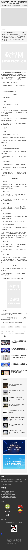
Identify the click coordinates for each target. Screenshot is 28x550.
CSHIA (2, 491)
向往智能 (3, 494)
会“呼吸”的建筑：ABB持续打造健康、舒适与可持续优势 (18, 356)
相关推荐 (3, 336)
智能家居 (17, 326)
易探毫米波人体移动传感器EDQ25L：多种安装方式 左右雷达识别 (17, 432)
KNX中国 (7, 491)
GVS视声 (14, 497)
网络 (24, 326)
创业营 (9, 493)
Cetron (3, 326)
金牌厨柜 (13, 494)
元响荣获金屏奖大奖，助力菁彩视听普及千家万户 (19, 371)
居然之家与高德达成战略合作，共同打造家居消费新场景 (19, 349)
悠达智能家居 (8, 497)
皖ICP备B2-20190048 (15, 540)
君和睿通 (3, 496)
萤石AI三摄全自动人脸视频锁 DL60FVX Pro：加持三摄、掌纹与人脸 (17, 399)
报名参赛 (10, 326)
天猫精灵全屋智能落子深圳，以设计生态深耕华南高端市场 (19, 363)
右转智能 (13, 496)
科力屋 (2, 497)
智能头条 (12, 491)
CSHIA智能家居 (4, 493)
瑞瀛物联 (8, 494)
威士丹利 (8, 496)
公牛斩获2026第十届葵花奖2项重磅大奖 (18, 341)
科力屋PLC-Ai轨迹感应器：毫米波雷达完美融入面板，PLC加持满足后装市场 (17, 419)
